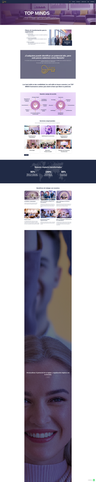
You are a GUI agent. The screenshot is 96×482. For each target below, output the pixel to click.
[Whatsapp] (94, 480)
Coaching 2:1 (78, 1)
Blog (88, 1)
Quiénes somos (84, 1)
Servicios (73, 1)
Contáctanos (92, 1)
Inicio (70, 1)
